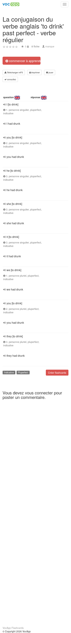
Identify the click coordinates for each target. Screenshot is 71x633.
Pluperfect (23, 372)
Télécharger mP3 (14, 72)
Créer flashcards (57, 372)
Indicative (9, 372)
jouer (50, 72)
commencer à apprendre (24, 60)
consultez (11, 79)
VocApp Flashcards (13, 628)
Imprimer (35, 72)
